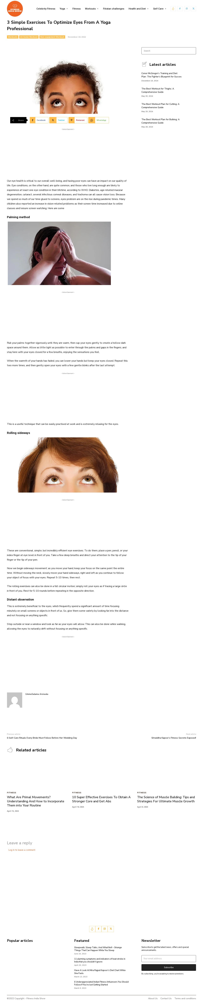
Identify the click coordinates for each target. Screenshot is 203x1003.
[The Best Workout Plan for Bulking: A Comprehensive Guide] (190, 122)
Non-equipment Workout (52, 37)
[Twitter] (193, 8)
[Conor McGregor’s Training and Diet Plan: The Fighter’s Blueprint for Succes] (190, 76)
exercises (78, 550)
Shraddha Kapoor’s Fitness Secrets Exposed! (173, 737)
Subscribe (169, 967)
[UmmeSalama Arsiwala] (14, 700)
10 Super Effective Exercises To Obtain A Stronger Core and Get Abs (101, 799)
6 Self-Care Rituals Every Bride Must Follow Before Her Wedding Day (42, 737)
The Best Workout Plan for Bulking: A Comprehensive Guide (160, 121)
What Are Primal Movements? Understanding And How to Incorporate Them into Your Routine (35, 801)
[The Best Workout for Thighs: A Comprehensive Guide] (190, 91)
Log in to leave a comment (22, 849)
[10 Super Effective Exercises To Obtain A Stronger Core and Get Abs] (101, 773)
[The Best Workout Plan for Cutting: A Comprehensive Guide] (190, 107)
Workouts (12, 37)
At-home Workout (29, 37)
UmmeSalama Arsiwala (36, 694)
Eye (14, 185)
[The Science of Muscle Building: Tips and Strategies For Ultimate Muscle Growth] (166, 773)
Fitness (11, 793)
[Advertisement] (68, 153)
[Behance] (173, 8)
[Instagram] (186, 8)
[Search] (192, 50)
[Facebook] (180, 8)
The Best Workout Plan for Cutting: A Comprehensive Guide (160, 106)
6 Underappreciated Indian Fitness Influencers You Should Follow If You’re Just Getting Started (101, 983)
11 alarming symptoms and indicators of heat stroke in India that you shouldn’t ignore (99, 960)
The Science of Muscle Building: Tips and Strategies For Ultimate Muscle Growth (166, 799)
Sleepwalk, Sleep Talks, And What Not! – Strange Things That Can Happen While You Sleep (98, 949)
